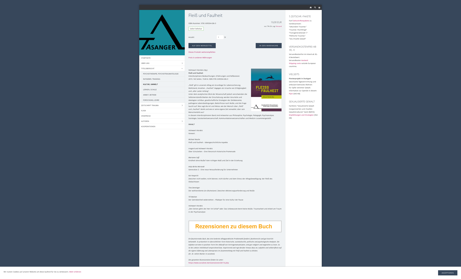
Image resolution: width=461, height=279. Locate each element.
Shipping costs (295, 63)
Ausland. (304, 60)
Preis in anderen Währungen (200, 57)
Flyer (291, 93)
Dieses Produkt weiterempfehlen (201, 52)
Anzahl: (191, 37)
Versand (279, 26)
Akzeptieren (448, 273)
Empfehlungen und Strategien (301, 115)
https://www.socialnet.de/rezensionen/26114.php (208, 263)
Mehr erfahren (75, 272)
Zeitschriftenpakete (301, 21)
